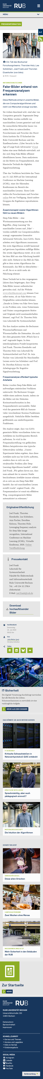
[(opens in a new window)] (19, 6)
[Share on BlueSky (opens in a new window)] (24, 650)
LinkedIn (9, 1060)
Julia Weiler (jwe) (13, 639)
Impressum (7, 1027)
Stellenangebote (11, 1047)
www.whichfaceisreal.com (14, 293)
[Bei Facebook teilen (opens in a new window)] (10, 650)
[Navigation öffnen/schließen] (38, 5)
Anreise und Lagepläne (14, 1042)
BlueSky (9, 1063)
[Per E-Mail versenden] (30, 650)
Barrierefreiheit (9, 1024)
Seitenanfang (31, 1074)
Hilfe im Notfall (11, 1045)
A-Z (40, 32)
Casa (35, 147)
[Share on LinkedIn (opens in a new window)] (17, 650)
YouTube (9, 1068)
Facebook (9, 1065)
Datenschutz (8, 1022)
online (5, 197)
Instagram (10, 1057)
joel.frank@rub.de (24, 593)
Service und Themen (13, 1039)
